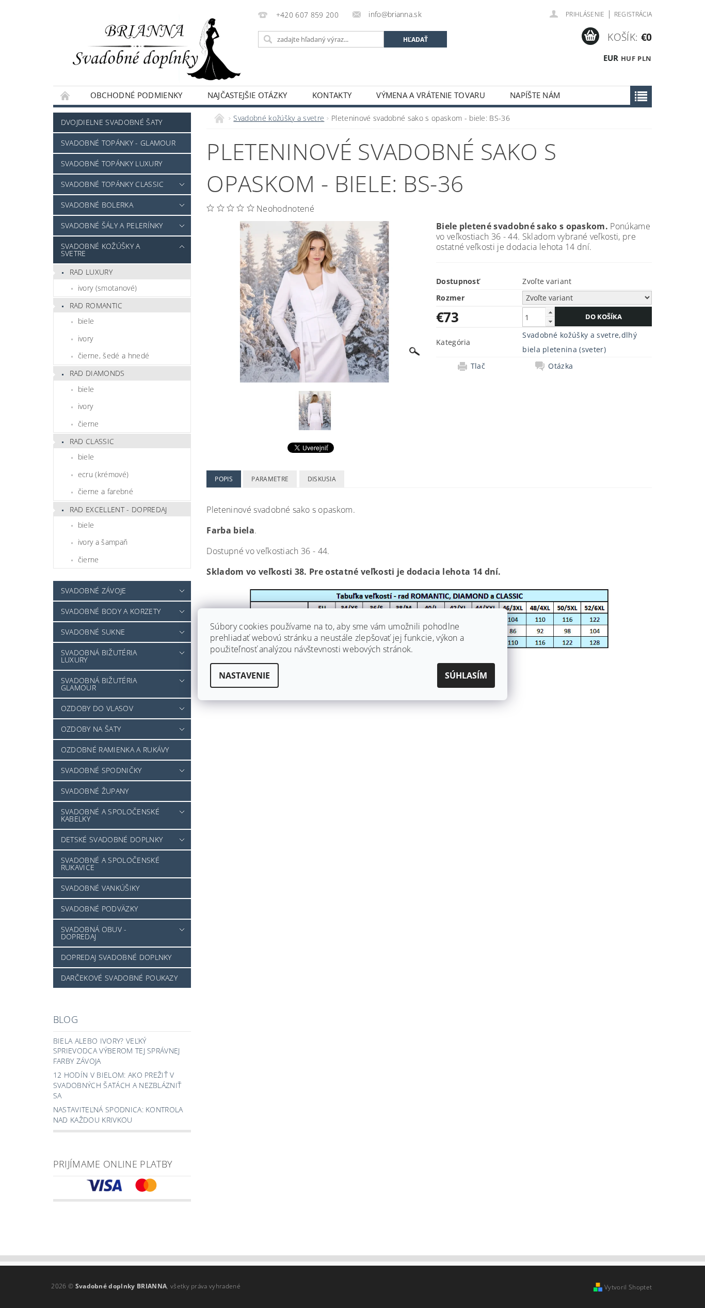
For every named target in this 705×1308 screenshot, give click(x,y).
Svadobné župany (95, 791)
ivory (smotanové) (107, 288)
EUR (611, 58)
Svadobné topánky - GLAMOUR (118, 143)
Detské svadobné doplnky (112, 839)
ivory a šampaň (102, 542)
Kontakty (332, 95)
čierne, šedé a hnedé (113, 355)
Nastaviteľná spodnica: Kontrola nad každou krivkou (118, 1115)
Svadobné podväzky (99, 908)
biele (86, 321)
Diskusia (322, 479)
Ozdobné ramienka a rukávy (115, 749)
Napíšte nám (535, 95)
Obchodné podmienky (136, 95)
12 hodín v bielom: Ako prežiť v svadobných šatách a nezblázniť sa (117, 1085)
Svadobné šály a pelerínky (112, 225)
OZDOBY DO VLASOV (97, 708)
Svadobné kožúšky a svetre (100, 249)
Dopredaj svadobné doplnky (116, 957)
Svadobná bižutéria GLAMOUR (99, 683)
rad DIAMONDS (97, 373)
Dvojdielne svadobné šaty (112, 122)
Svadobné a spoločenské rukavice (110, 863)
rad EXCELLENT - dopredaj (118, 509)
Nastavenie (244, 675)
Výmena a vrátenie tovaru (430, 95)
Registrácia (633, 14)
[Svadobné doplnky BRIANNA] (153, 48)
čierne (88, 424)
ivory (85, 338)
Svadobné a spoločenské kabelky (110, 815)
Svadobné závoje (93, 590)
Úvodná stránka (65, 95)
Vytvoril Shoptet (628, 1287)
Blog (65, 1019)
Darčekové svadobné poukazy (119, 978)
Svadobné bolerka (97, 205)
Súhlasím (466, 675)
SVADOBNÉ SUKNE (93, 632)
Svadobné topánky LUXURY (111, 163)
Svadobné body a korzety (111, 611)
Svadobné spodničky (101, 770)
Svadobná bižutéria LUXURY (99, 656)
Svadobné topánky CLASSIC (112, 184)
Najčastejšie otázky (247, 95)
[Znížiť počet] (550, 321)
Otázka (560, 366)
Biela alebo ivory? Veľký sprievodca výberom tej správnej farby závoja (116, 1051)
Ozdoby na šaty (91, 729)
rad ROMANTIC (96, 305)
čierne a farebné (105, 491)
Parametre (270, 479)
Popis (224, 479)
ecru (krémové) (103, 474)
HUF (628, 58)
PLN (644, 58)
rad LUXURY (91, 272)
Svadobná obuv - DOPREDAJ (94, 932)
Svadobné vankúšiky (100, 888)
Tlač (478, 366)
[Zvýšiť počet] (550, 312)
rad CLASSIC (92, 441)
